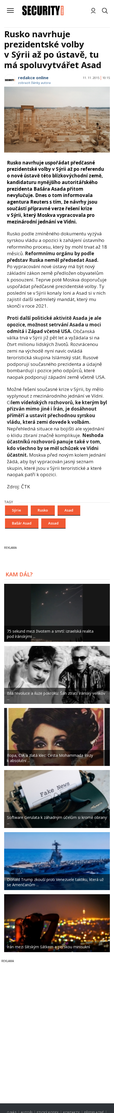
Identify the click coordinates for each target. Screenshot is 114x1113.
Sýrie (16, 510)
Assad (53, 523)
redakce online (33, 77)
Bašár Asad (22, 523)
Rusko (43, 510)
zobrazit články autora (34, 83)
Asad (68, 510)
